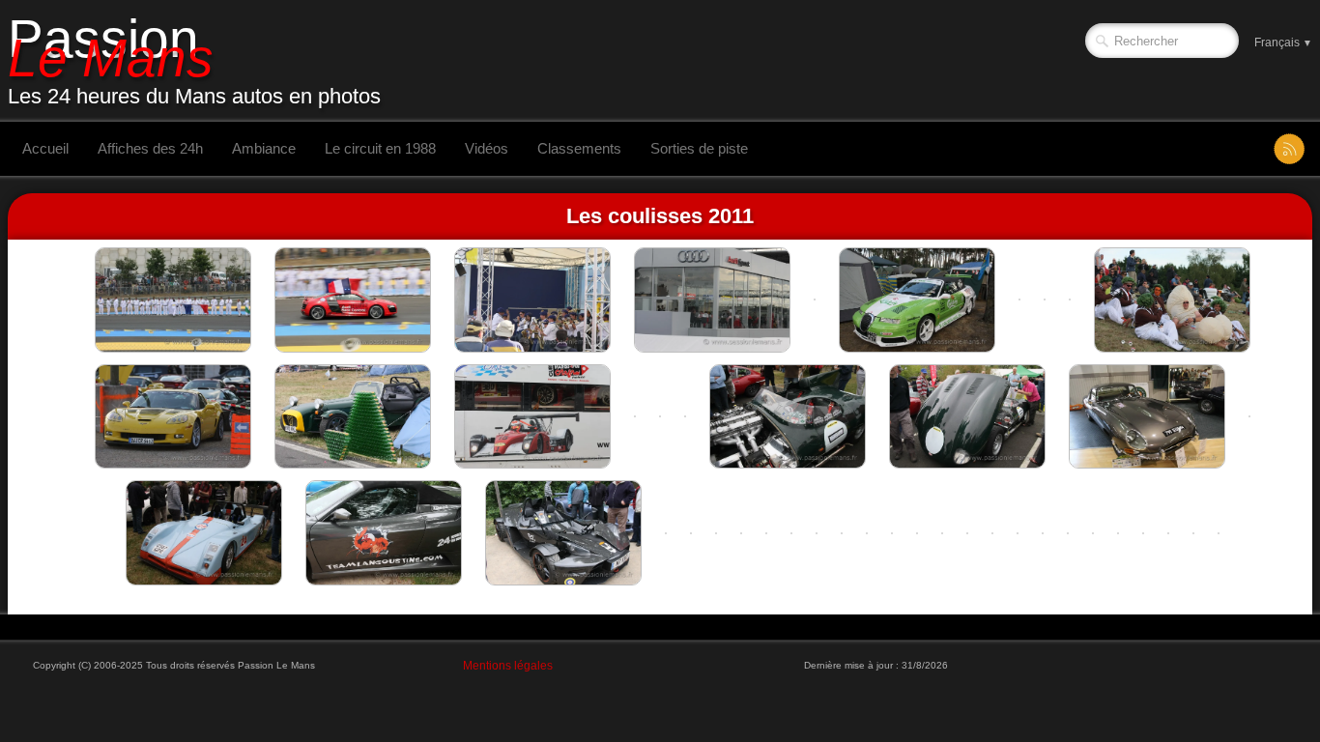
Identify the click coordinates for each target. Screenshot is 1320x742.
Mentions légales (508, 665)
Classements (579, 148)
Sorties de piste (699, 148)
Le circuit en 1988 (380, 148)
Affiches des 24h (150, 148)
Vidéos (486, 148)
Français (1283, 42)
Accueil (45, 148)
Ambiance (264, 148)
